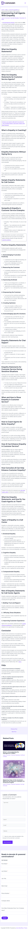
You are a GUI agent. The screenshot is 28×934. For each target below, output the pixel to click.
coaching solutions (6, 240)
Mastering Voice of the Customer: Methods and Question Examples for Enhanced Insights (14, 781)
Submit (4, 918)
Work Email (4, 886)
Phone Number (5, 893)
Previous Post (14, 729)
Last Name (4, 871)
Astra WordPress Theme (21, 928)
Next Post (14, 731)
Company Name (5, 900)
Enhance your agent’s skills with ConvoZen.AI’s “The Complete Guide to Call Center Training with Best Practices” (13, 123)
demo (20, 661)
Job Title (3, 878)
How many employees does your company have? (12, 909)
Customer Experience (15, 755)
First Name (4, 863)
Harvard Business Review (9, 22)
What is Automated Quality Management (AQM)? (11, 752)
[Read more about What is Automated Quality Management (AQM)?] (14, 745)
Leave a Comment (5, 18)
